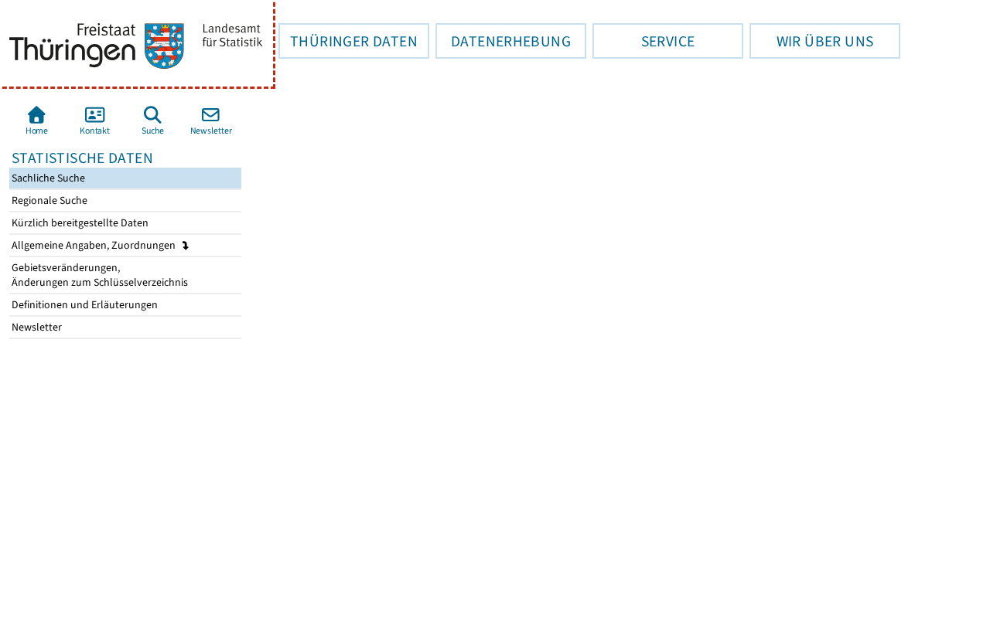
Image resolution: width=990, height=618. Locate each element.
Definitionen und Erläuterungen (83, 304)
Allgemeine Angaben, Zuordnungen (94, 245)
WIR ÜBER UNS (811, 41)
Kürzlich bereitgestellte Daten (78, 223)
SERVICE (643, 41)
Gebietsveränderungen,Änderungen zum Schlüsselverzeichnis (98, 275)
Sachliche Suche (47, 178)
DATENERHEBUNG (503, 41)
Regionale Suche (48, 200)
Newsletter (35, 327)
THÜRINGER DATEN (348, 41)
